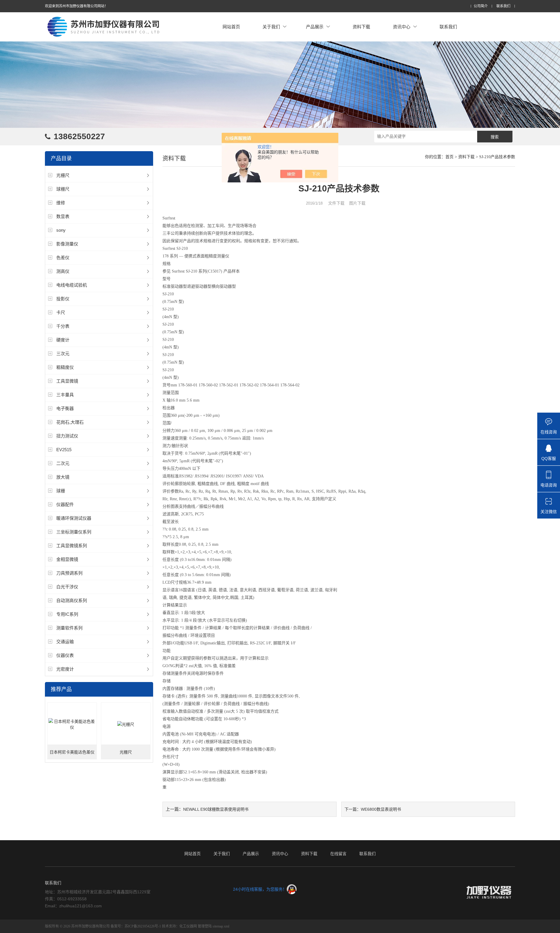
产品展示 (314, 26)
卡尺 (60, 312)
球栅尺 (62, 188)
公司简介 (481, 6)
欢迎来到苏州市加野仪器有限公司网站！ (76, 6)
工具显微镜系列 (71, 545)
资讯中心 (401, 26)
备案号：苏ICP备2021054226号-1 (136, 926)
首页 (449, 157)
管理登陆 (205, 926)
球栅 (60, 490)
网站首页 (231, 26)
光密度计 (65, 669)
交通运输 (65, 641)
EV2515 (63, 449)
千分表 (62, 326)
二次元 (62, 463)
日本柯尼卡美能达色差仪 (72, 752)
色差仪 (62, 257)
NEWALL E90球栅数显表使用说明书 (216, 809)
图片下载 (357, 203)
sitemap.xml (221, 926)
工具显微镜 (67, 381)
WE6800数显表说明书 (381, 809)
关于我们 (271, 26)
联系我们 (503, 6)
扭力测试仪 (67, 435)
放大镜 (62, 477)
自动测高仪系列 (71, 600)
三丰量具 (65, 394)
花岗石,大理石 (70, 422)
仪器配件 (65, 504)
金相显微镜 (67, 559)
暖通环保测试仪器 (73, 518)
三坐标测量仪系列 (73, 531)
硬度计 (62, 339)
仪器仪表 (65, 655)
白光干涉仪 (67, 586)
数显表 (62, 216)
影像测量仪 (67, 243)
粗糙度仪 (65, 367)
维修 (60, 202)
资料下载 (361, 26)
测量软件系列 (69, 627)
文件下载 (336, 203)
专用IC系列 (67, 614)
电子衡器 (65, 408)
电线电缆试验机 (71, 284)
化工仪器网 (188, 926)
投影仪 (62, 298)
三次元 (62, 353)
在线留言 (338, 853)
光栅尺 (62, 175)
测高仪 (62, 271)
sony (61, 230)
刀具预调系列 (69, 573)
